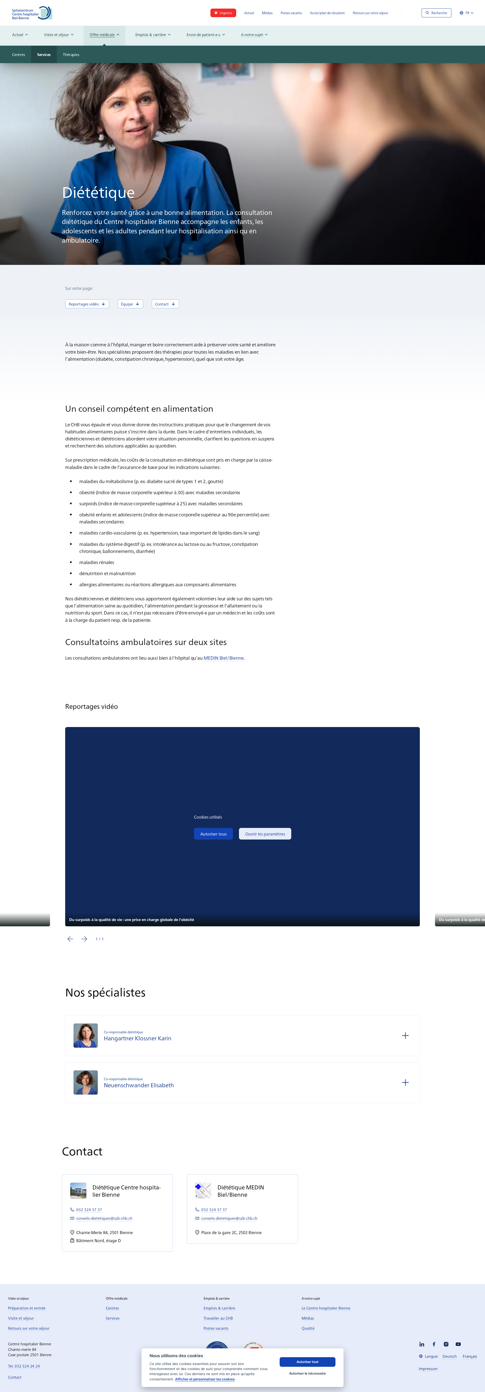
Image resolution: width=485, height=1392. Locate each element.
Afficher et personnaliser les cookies (205, 1379)
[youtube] (458, 1344)
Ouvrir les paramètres (265, 834)
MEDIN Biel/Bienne (224, 657)
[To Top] (471, 1378)
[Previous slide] (70, 939)
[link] (223, 13)
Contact (14, 1377)
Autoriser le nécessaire (307, 1373)
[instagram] (446, 1344)
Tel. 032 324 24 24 (24, 1366)
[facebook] (434, 1344)
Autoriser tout (308, 1362)
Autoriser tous (213, 834)
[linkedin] (422, 1344)
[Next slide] (84, 939)
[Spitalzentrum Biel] (32, 13)
